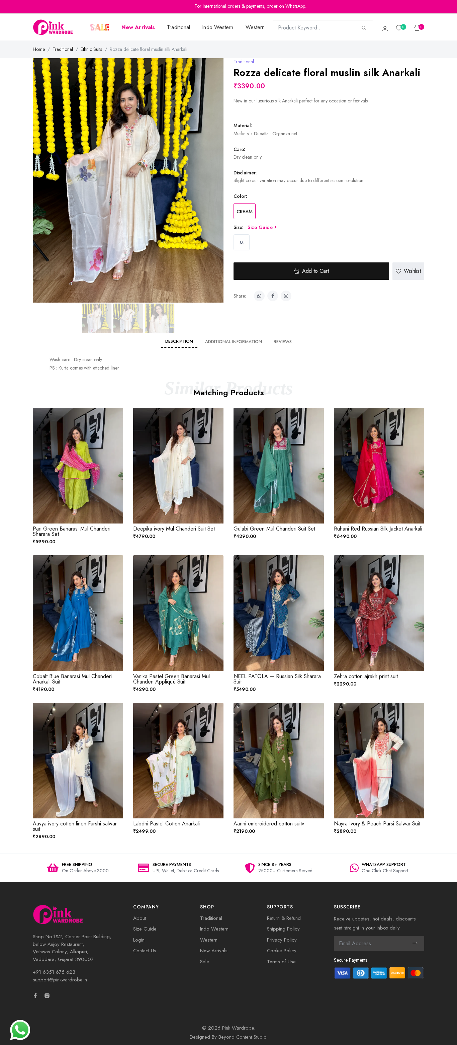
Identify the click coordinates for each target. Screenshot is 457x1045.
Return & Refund (284, 918)
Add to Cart (315, 271)
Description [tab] (179, 341)
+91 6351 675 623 (54, 972)
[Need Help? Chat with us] (20, 1029)
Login (139, 940)
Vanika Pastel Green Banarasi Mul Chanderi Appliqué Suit (171, 679)
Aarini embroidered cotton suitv (269, 823)
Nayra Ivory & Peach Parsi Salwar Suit (377, 823)
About (139, 918)
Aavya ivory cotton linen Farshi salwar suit (75, 826)
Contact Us (144, 950)
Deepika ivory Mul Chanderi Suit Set (174, 529)
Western (255, 27)
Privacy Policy (282, 940)
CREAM (245, 211)
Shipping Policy (283, 929)
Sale (204, 961)
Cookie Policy (281, 950)
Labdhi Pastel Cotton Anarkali (166, 823)
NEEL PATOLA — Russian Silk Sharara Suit (277, 679)
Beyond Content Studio (242, 1037)
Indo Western (217, 27)
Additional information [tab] (233, 341)
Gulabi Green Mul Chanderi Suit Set (274, 529)
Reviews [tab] (283, 341)
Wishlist (412, 271)
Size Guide (261, 227)
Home (39, 49)
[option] (78, 868)
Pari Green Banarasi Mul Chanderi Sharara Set (71, 531)
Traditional (178, 27)
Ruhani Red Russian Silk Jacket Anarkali (378, 529)
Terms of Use (281, 961)
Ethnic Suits (91, 49)
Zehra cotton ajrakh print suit (366, 676)
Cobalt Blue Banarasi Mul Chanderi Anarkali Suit (72, 679)
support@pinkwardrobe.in (60, 979)
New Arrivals (213, 950)
